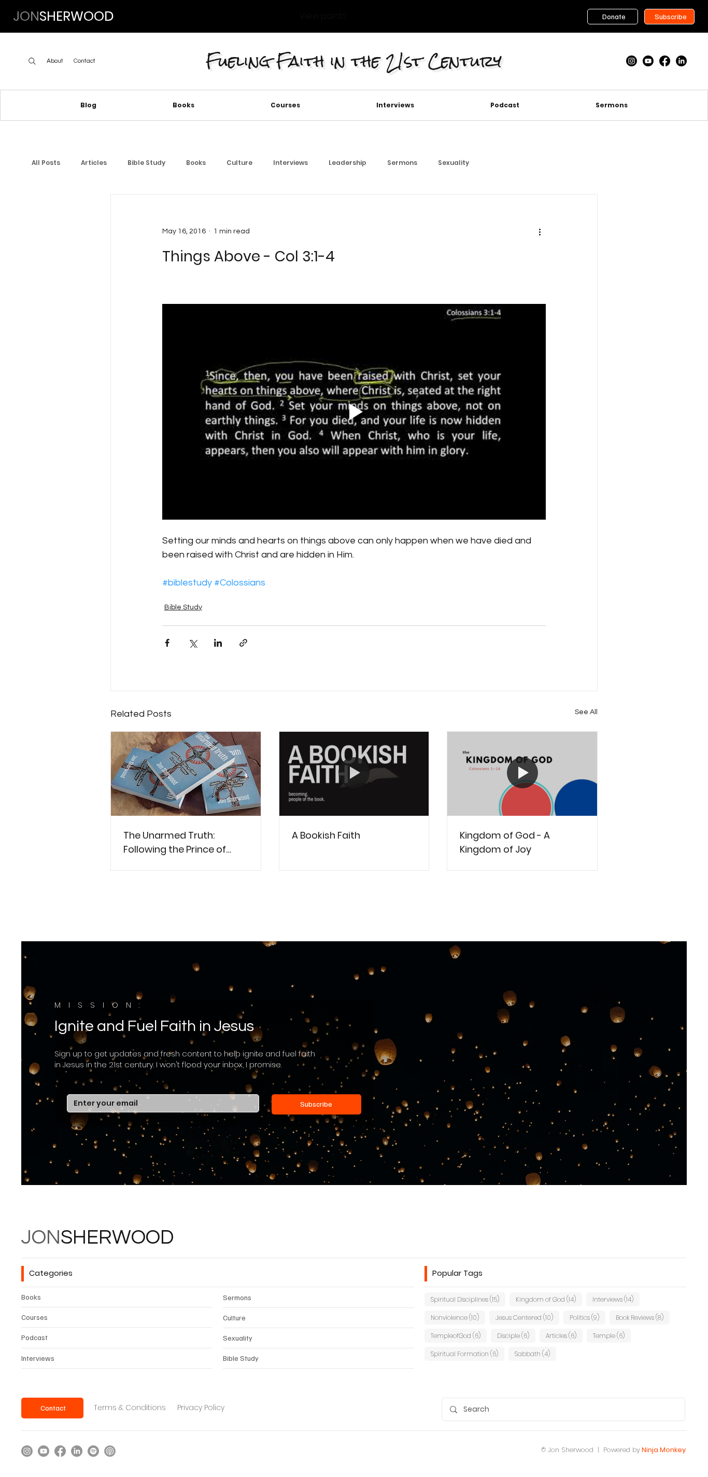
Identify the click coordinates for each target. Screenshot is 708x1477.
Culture (239, 162)
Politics (587, 1317)
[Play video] (354, 412)
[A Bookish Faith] (354, 774)
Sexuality (453, 162)
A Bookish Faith (326, 835)
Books (196, 162)
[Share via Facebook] (167, 643)
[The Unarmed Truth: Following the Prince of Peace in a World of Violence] (186, 774)
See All (586, 712)
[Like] (32, 61)
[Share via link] (243, 643)
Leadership (347, 162)
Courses (34, 1317)
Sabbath (535, 1353)
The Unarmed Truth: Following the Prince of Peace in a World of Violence (174, 842)
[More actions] (539, 232)
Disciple (516, 1335)
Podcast (34, 1337)
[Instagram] (631, 60)
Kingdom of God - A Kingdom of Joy (505, 842)
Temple (612, 1335)
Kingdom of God (549, 1299)
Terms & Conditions (130, 1407)
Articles (94, 162)
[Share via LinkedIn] (218, 643)
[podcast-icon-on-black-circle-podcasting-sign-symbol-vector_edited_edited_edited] (110, 1451)
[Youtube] (648, 60)
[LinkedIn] (681, 60)
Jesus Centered (527, 1317)
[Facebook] (664, 60)
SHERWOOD (97, 1238)
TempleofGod (459, 1335)
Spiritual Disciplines (468, 1299)
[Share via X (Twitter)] (192, 643)
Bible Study (146, 162)
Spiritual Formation (467, 1353)
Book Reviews (643, 1317)
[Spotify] (93, 1451)
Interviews (290, 162)
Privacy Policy (200, 1407)
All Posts (46, 162)
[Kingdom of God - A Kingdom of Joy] (522, 774)
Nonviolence (458, 1317)
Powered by (621, 1449)
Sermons (402, 162)
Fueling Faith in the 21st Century (354, 61)
